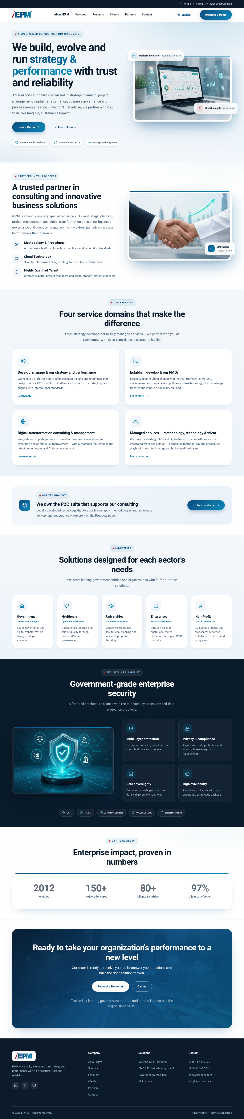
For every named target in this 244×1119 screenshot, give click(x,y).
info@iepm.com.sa (200, 1081)
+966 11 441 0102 (199, 1061)
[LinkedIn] (15, 1085)
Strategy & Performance (152, 1061)
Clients (114, 14)
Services (80, 14)
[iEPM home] (22, 14)
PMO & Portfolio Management (156, 1068)
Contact (147, 14)
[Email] (34, 1085)
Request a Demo (215, 14)
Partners (130, 14)
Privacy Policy (199, 1112)
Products (98, 14)
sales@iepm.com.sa (220, 3)
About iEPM (61, 14)
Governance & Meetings (152, 1074)
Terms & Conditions (221, 1112)
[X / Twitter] (25, 1085)
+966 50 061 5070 (199, 1068)
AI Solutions (145, 1081)
